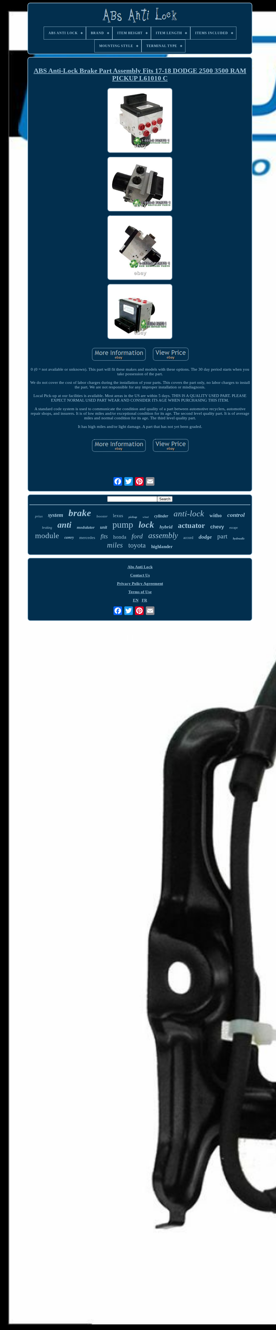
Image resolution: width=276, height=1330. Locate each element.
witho (215, 515)
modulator (86, 527)
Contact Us (140, 575)
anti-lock (189, 513)
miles (115, 545)
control (236, 515)
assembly (163, 535)
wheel (146, 517)
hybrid (166, 527)
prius (39, 516)
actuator (191, 525)
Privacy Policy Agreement (140, 583)
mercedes (87, 537)
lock (146, 525)
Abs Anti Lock (140, 567)
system (55, 515)
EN (136, 600)
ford (137, 536)
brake (79, 513)
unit (103, 527)
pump (122, 525)
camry (69, 537)
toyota (137, 545)
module (47, 535)
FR (144, 600)
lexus (118, 515)
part (222, 536)
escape (233, 528)
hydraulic (239, 538)
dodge (205, 537)
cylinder (161, 516)
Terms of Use (140, 592)
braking (47, 528)
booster (102, 516)
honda (119, 537)
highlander (162, 546)
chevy (217, 527)
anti (64, 525)
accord (188, 538)
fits (104, 536)
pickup (133, 517)
